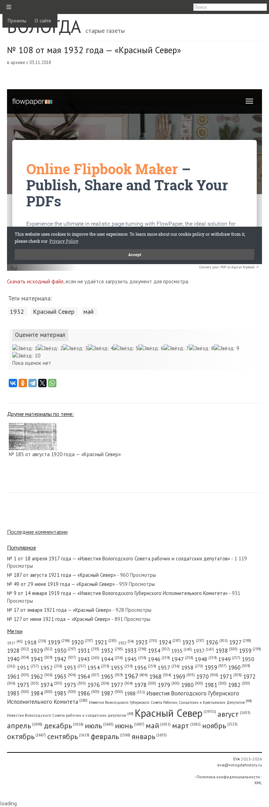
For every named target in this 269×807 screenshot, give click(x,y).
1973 (28, 685)
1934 (159, 650)
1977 (122, 685)
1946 (159, 659)
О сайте (43, 20)
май (88, 311)
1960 (239, 667)
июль (99, 725)
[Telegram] (32, 383)
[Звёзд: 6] (151, 348)
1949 (229, 659)
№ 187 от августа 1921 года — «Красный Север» (61, 575)
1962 (41, 676)
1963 (65, 676)
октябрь (26, 736)
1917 (15, 642)
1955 (122, 667)
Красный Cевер (53, 311)
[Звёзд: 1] (24, 348)
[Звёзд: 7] (176, 348)
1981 (216, 685)
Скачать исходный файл (35, 281)
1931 (88, 650)
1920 (82, 642)
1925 (193, 642)
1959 (216, 667)
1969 (184, 676)
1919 (59, 642)
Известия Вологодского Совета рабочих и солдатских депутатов (70, 715)
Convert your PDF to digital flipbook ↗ (228, 267)
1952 (51, 667)
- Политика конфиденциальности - (228, 776)
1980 (192, 685)
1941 (41, 659)
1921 (106, 642)
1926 (217, 642)
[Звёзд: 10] (26, 355)
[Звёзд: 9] (226, 348)
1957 (169, 667)
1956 (145, 667)
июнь (129, 725)
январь (149, 736)
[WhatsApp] (52, 383)
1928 (18, 650)
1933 (135, 650)
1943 (88, 659)
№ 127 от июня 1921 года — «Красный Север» (58, 619)
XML (258, 782)
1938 (226, 650)
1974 (51, 685)
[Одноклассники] (23, 383)
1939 (250, 650)
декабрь (63, 725)
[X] (42, 383)
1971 (231, 676)
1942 (65, 659)
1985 (65, 693)
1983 (18, 693)
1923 (146, 642)
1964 (88, 676)
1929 (41, 650)
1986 (88, 693)
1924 (170, 642)
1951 (28, 667)
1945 (135, 659)
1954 (98, 667)
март (186, 725)
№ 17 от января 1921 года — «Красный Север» (59, 610)
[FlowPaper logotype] (14, 269)
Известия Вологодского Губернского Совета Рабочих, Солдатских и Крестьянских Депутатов (170, 702)
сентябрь (68, 736)
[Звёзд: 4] (100, 348)
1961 (18, 676)
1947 (182, 659)
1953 (75, 667)
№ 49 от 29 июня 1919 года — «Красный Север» (61, 584)
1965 (112, 676)
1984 (41, 693)
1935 (181, 650)
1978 (145, 685)
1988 (134, 693)
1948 (206, 659)
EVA (236, 759)
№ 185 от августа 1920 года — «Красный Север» (65, 454)
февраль (110, 736)
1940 (18, 659)
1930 (65, 650)
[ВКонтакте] (13, 383)
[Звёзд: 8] (201, 348)
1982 (239, 685)
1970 (207, 676)
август (234, 714)
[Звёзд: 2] (50, 348)
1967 (136, 676)
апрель (24, 725)
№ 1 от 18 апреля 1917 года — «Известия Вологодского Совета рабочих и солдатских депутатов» (118, 558)
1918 (35, 642)
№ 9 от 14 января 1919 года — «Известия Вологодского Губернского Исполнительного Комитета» (117, 593)
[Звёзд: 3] (75, 348)
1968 (160, 676)
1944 (112, 659)
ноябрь (219, 725)
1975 (75, 685)
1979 (169, 685)
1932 (17, 311)
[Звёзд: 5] (125, 348)
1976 (98, 685)
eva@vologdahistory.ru (239, 764)
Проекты (17, 20)
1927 (240, 642)
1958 (192, 667)
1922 (126, 642)
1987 (112, 693)
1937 (203, 650)
